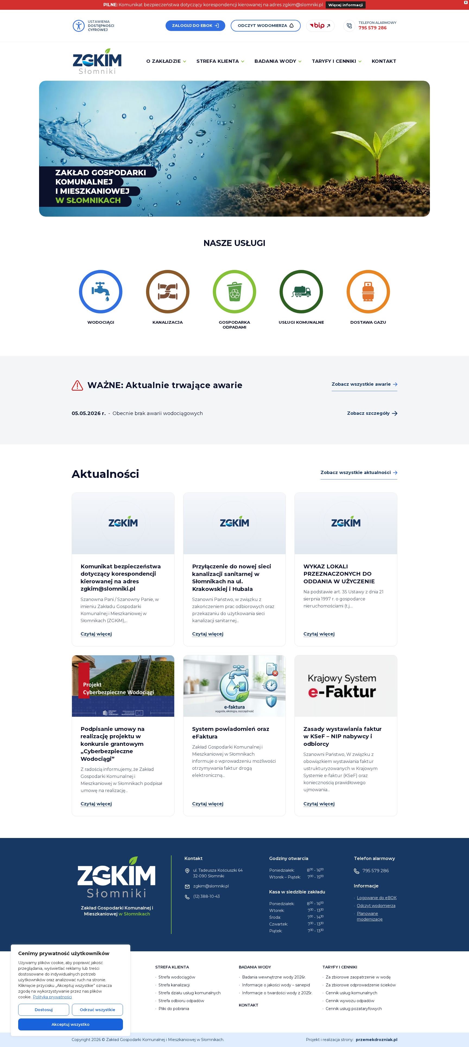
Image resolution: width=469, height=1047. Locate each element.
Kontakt (384, 61)
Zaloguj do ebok (192, 25)
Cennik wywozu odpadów (350, 1000)
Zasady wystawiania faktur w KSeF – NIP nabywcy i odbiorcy (342, 736)
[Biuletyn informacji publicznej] (320, 26)
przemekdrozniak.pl (376, 1039)
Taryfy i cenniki (334, 61)
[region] (70, 990)
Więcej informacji (345, 5)
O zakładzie (163, 61)
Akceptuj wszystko (71, 1024)
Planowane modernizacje (370, 916)
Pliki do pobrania (174, 1008)
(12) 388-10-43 (206, 896)
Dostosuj (44, 1009)
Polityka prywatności (52, 997)
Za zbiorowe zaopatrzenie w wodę (358, 977)
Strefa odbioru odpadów (181, 1000)
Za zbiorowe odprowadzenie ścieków (361, 985)
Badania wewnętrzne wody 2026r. (274, 977)
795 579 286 (376, 870)
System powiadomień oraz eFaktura (230, 733)
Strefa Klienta (218, 61)
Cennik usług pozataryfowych (354, 1008)
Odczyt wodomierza (262, 25)
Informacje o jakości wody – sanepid (276, 985)
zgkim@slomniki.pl (211, 886)
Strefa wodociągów (177, 977)
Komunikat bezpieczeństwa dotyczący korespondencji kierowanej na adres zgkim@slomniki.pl (121, 577)
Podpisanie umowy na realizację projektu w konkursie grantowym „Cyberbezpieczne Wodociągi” (113, 744)
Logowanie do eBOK (377, 897)
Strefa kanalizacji (174, 985)
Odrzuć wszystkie (97, 1009)
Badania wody (275, 61)
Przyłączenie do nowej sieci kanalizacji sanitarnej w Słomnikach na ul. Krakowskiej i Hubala (231, 577)
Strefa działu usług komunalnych (190, 992)
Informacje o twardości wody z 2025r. (277, 992)
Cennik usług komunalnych (351, 992)
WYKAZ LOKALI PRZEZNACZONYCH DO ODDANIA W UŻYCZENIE (339, 574)
